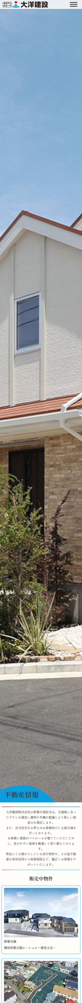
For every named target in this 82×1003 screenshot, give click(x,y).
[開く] (74, 4)
